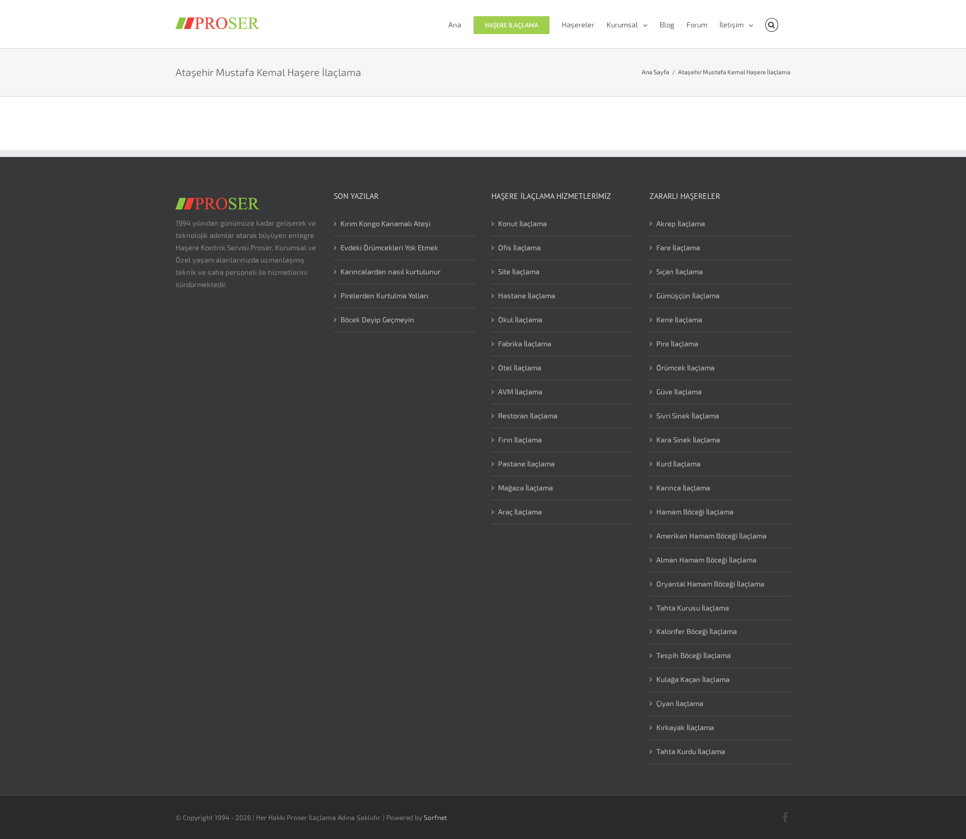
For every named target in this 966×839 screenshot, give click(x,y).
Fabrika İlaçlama (524, 343)
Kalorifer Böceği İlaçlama (696, 631)
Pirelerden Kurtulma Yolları (384, 295)
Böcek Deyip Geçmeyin (377, 319)
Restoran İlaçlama (527, 415)
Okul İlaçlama (520, 319)
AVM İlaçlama (520, 391)
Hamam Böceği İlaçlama (694, 511)
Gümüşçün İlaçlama (687, 295)
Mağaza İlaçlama (525, 487)
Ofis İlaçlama (519, 247)
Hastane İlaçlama (526, 295)
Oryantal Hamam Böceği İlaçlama (710, 583)
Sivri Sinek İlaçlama (687, 415)
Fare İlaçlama (678, 247)
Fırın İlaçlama (520, 439)
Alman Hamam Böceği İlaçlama (706, 559)
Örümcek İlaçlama (685, 367)
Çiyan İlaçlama (679, 703)
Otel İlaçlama (519, 367)
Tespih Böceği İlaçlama (693, 655)
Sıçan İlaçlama (679, 271)
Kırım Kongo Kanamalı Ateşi (385, 223)
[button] (771, 24)
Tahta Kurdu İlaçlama (690, 751)
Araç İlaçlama (520, 511)
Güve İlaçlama (679, 391)
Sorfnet (435, 817)
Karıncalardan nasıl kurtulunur (390, 271)
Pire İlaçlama (677, 343)
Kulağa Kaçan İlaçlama (693, 679)
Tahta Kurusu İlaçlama (692, 607)
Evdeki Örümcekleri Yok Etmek (389, 247)
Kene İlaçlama (679, 319)
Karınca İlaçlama (683, 487)
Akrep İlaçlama (680, 223)
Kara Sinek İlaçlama (688, 439)
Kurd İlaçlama (678, 463)
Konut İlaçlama (522, 223)
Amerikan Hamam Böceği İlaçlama (711, 535)
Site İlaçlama (518, 271)
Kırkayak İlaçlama (685, 727)
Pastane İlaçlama (526, 463)
